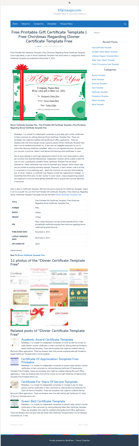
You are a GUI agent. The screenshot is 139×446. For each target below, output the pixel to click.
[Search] (125, 24)
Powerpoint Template (100, 96)
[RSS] (69, 3)
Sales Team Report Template (103, 60)
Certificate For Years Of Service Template (49, 382)
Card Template (97, 87)
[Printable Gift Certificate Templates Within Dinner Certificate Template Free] (59, 317)
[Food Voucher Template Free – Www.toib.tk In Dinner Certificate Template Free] (39, 297)
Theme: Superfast (83, 440)
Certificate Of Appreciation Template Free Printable (49, 360)
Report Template (98, 100)
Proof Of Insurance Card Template (105, 64)
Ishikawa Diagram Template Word (105, 56)
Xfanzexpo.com (69, 10)
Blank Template (98, 79)
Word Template (98, 104)
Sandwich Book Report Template (105, 51)
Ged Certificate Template (101, 47)
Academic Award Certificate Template (47, 340)
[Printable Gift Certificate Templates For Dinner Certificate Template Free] (39, 317)
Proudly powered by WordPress (61, 440)
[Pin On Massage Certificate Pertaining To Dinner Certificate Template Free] (19, 297)
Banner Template (98, 75)
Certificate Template (100, 92)
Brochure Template (99, 83)
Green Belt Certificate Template (43, 401)
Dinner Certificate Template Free (68, 194)
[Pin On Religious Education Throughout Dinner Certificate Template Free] (39, 277)
